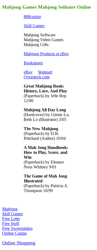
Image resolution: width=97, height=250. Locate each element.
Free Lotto (11, 218)
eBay (28, 72)
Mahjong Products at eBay (46, 53)
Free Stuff (10, 223)
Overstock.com (37, 77)
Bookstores (33, 63)
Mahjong (10, 209)
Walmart (45, 72)
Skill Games (34, 25)
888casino (32, 16)
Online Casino (14, 233)
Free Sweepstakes (17, 228)
